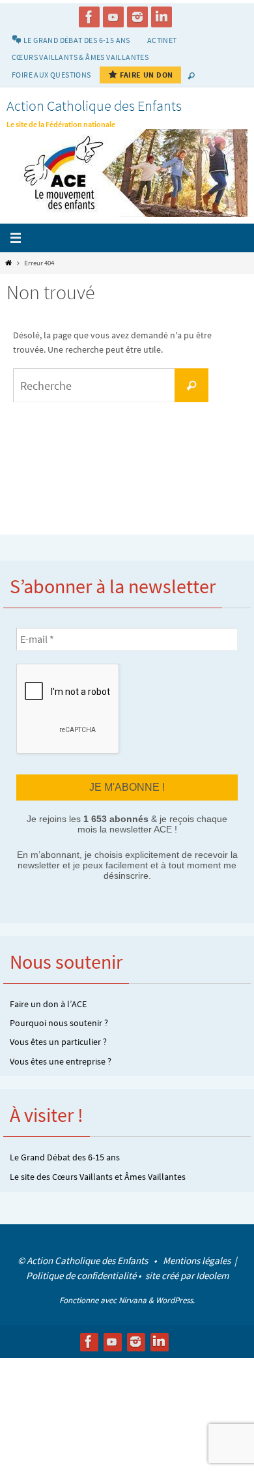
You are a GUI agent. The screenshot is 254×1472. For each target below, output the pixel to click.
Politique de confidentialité (81, 1273)
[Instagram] (137, 17)
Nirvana (133, 1298)
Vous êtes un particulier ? (58, 1040)
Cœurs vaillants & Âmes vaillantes (80, 57)
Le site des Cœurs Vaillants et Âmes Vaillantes (98, 1175)
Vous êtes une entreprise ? (60, 1059)
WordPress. (175, 1298)
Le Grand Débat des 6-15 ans (65, 1156)
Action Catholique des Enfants (94, 105)
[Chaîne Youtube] (113, 17)
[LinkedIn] (161, 17)
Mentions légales (198, 1258)
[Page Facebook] (89, 17)
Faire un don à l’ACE (48, 1002)
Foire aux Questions (51, 75)
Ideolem (212, 1273)
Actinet (162, 40)
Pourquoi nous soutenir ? (59, 1021)
